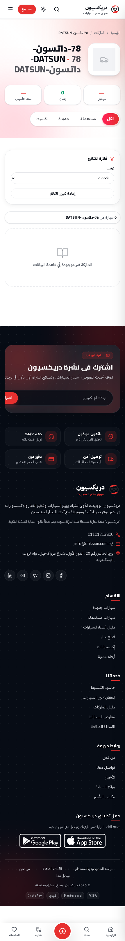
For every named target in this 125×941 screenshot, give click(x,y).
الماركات (99, 32)
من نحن (108, 758)
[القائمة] (10, 9)
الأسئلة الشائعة (103, 727)
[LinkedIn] (10, 575)
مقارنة (38, 935)
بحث (86, 935)
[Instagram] (48, 575)
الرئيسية (115, 32)
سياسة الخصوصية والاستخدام (94, 869)
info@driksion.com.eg (93, 544)
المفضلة (14, 935)
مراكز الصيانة (105, 787)
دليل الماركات (104, 707)
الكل (110, 119)
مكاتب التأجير (104, 797)
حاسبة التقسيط (102, 687)
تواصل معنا (106, 767)
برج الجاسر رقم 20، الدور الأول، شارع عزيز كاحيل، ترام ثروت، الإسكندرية (67, 556)
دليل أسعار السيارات (99, 627)
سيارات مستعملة (101, 617)
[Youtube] (22, 575)
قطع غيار (108, 637)
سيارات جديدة (104, 608)
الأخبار (110, 777)
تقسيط (41, 119)
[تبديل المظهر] (43, 9)
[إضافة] (62, 931)
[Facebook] (61, 575)
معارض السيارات (102, 717)
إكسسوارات (106, 647)
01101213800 (100, 535)
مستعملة (88, 119)
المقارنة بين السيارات (99, 697)
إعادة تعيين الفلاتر (62, 193)
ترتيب (110, 168)
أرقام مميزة (106, 657)
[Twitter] (35, 575)
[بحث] (57, 9)
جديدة (63, 119)
